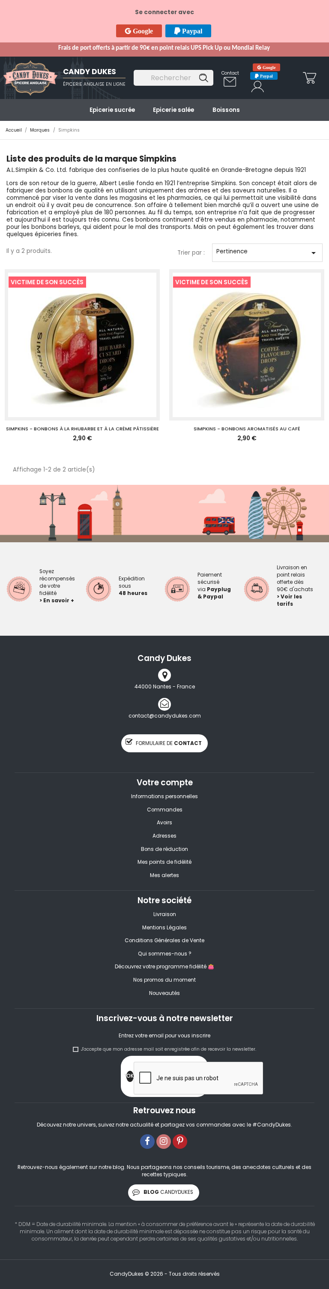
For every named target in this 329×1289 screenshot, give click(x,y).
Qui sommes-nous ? (164, 953)
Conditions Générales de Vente (164, 940)
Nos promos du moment (164, 980)
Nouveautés (164, 993)
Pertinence (267, 252)
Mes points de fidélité (164, 862)
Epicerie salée (173, 110)
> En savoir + (56, 600)
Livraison (164, 914)
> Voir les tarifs (289, 600)
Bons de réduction (164, 849)
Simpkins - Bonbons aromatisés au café (247, 428)
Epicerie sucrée (112, 110)
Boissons (226, 110)
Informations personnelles (164, 796)
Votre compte (165, 782)
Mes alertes (164, 875)
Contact (230, 73)
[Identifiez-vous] (257, 84)
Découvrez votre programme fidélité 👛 (164, 966)
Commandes (164, 809)
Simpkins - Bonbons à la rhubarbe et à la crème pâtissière (82, 428)
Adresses (164, 835)
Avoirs (164, 822)
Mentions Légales (164, 927)
